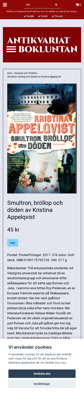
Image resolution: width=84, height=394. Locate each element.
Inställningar (42, 383)
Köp (12, 242)
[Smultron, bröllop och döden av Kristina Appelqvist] (42, 138)
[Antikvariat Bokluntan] (42, 44)
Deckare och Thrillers (25, 73)
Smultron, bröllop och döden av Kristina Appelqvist (34, 76)
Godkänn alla (42, 373)
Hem (9, 73)
